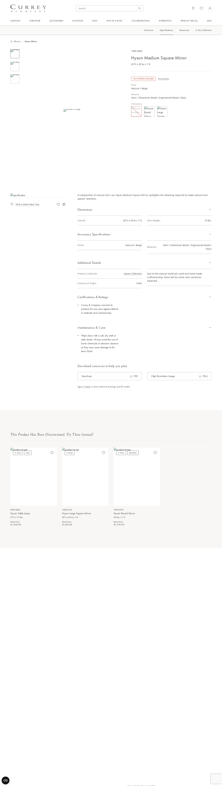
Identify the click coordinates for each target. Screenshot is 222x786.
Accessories (56, 20)
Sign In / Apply (84, 386)
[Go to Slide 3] (14, 79)
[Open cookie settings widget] (5, 780)
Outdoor (77, 20)
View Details (163, 79)
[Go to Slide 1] (14, 53)
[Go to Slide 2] (14, 66)
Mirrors (17, 41)
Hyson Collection (133, 273)
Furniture (34, 20)
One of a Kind (114, 20)
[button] (72, 110)
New (94, 20)
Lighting (15, 20)
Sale (209, 20)
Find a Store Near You (27, 204)
